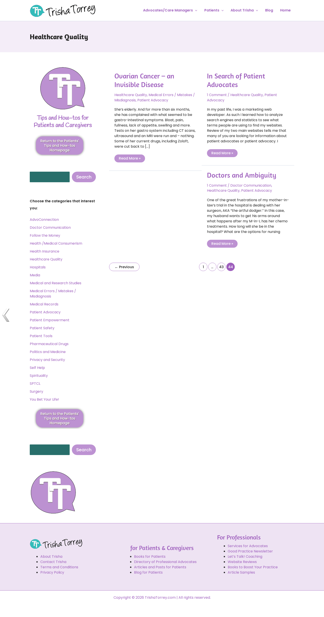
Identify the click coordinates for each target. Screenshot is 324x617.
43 (221, 266)
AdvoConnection (44, 219)
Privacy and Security (47, 359)
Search (83, 177)
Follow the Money (45, 235)
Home (285, 10)
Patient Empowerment (49, 320)
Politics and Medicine (48, 351)
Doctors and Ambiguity (241, 175)
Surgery (36, 391)
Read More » (130, 157)
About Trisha (242, 10)
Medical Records (44, 304)
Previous (124, 266)
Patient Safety (42, 328)
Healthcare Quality (46, 259)
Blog (269, 10)
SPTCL (35, 383)
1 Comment (217, 94)
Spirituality (39, 375)
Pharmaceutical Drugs (49, 343)
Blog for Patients (148, 572)
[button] (195, 10)
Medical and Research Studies (55, 283)
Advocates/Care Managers (168, 10)
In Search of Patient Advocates (236, 80)
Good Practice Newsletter (250, 551)
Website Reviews (242, 561)
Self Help (37, 367)
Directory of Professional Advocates (165, 561)
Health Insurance (44, 251)
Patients (211, 10)
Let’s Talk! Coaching (245, 556)
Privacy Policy (52, 572)
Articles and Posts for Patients (160, 567)
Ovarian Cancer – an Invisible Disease (144, 80)
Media (35, 275)
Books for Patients (150, 556)
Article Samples (241, 572)
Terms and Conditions (59, 567)
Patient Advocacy (45, 312)
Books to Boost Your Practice (253, 567)
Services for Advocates (248, 545)
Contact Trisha (53, 561)
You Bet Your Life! (44, 399)
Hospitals (38, 267)
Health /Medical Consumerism (56, 243)
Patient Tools (41, 335)
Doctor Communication (50, 227)
